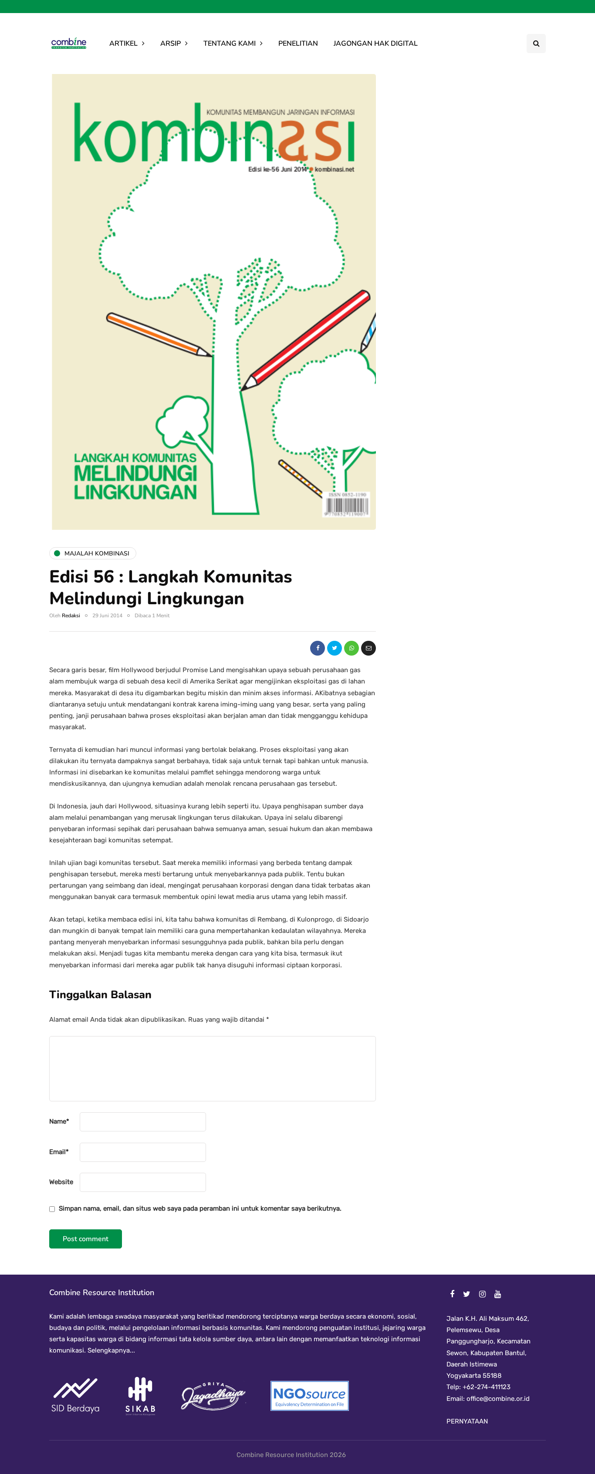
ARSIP (170, 43)
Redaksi (71, 615)
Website (61, 1182)
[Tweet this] (334, 648)
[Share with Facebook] (317, 648)
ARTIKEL (123, 43)
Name (59, 1121)
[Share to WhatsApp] (351, 648)
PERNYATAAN (467, 1421)
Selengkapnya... (110, 1350)
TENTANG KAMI (229, 43)
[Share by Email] (368, 648)
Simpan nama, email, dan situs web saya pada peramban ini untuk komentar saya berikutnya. (200, 1208)
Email (59, 1152)
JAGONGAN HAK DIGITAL (376, 43)
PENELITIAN (298, 43)
